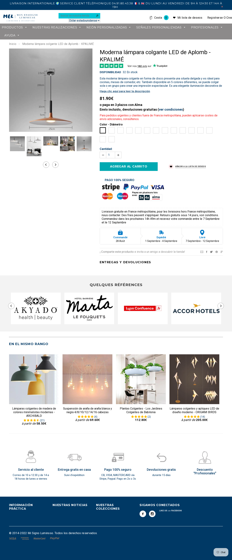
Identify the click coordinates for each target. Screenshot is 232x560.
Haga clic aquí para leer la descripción (125, 91)
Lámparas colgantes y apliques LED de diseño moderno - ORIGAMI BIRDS (194, 410)
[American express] (25, 538)
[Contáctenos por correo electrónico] (201, 251)
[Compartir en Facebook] (206, 251)
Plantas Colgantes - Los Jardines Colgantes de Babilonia (141, 410)
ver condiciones (171, 109)
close (222, 6)
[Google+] (222, 251)
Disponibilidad (110, 72)
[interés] (217, 251)
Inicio (12, 44)
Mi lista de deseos (189, 17)
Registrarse (215, 17)
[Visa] (13, 538)
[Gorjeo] (211, 251)
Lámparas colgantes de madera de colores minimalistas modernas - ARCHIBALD (34, 412)
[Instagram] (152, 514)
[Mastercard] (40, 538)
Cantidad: (106, 149)
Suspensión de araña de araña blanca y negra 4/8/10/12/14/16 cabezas (87, 410)
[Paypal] (54, 538)
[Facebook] (143, 514)
